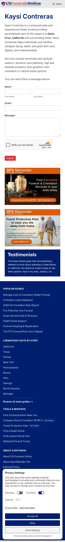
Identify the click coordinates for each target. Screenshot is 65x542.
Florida (7, 357)
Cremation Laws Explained (18, 299)
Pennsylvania (10, 367)
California (8, 346)
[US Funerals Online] (21, 4)
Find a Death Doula (13, 430)
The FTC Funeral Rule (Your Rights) (23, 331)
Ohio (5, 377)
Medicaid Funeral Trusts (16, 441)
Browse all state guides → (18, 401)
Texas (6, 351)
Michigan (8, 393)
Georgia (7, 383)
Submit (10, 158)
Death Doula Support (15, 320)
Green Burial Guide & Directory (20, 315)
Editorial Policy (11, 466)
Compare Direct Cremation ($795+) (28, 420)
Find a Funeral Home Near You (20, 415)
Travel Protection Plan (21, 425)
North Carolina (11, 388)
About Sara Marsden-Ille (16, 461)
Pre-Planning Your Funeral (18, 310)
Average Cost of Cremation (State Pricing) (26, 294)
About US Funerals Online (17, 456)
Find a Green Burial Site (16, 436)
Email (8, 103)
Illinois (6, 372)
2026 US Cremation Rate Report (21, 305)
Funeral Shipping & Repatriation (20, 326)
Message (10, 115)
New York (8, 362)
